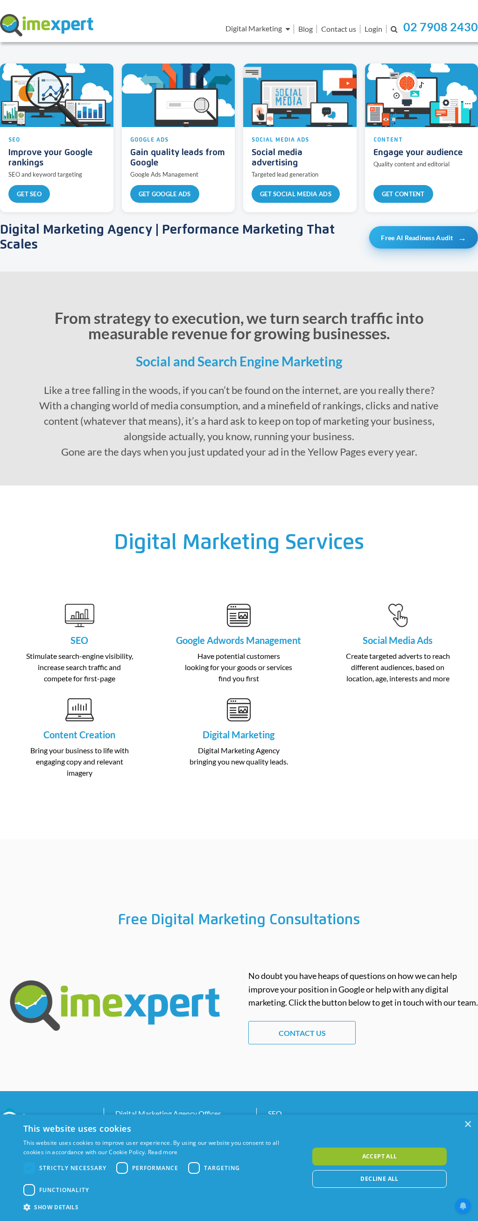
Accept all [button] (379, 1156)
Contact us (338, 28)
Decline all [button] (379, 1179)
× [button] (467, 1124)
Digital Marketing (253, 28)
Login (373, 28)
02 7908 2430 (440, 27)
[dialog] (239, 1167)
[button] (162, 1207)
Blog (305, 28)
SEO (275, 1113)
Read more (163, 1152)
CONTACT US (302, 1032)
